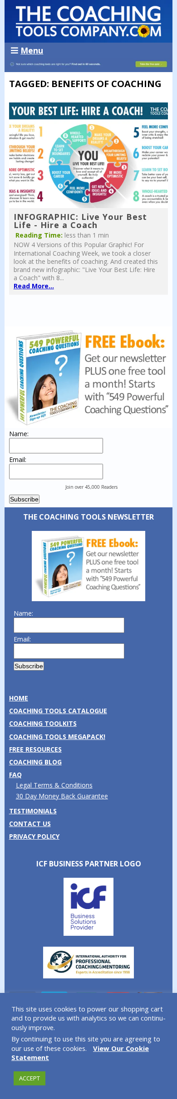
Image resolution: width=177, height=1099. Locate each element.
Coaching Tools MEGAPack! (57, 736)
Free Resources (35, 749)
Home (18, 698)
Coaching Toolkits (43, 723)
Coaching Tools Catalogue (58, 710)
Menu (31, 50)
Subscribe (24, 499)
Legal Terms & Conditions (54, 785)
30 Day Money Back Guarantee (62, 796)
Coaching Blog (35, 762)
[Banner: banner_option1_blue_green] (89, 67)
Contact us (30, 823)
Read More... (34, 286)
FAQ (15, 774)
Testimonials (33, 811)
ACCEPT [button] (29, 1078)
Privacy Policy (34, 836)
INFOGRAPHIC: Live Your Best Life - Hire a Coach (80, 220)
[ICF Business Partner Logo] (88, 933)
